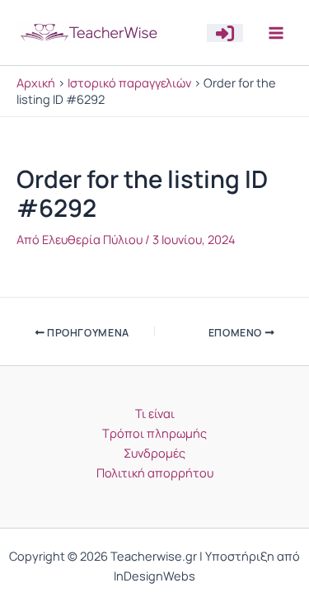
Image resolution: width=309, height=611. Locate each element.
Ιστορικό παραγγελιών (129, 82)
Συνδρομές (154, 452)
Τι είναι (155, 413)
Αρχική (35, 82)
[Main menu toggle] (276, 32)
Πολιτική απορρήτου (154, 472)
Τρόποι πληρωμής (154, 433)
